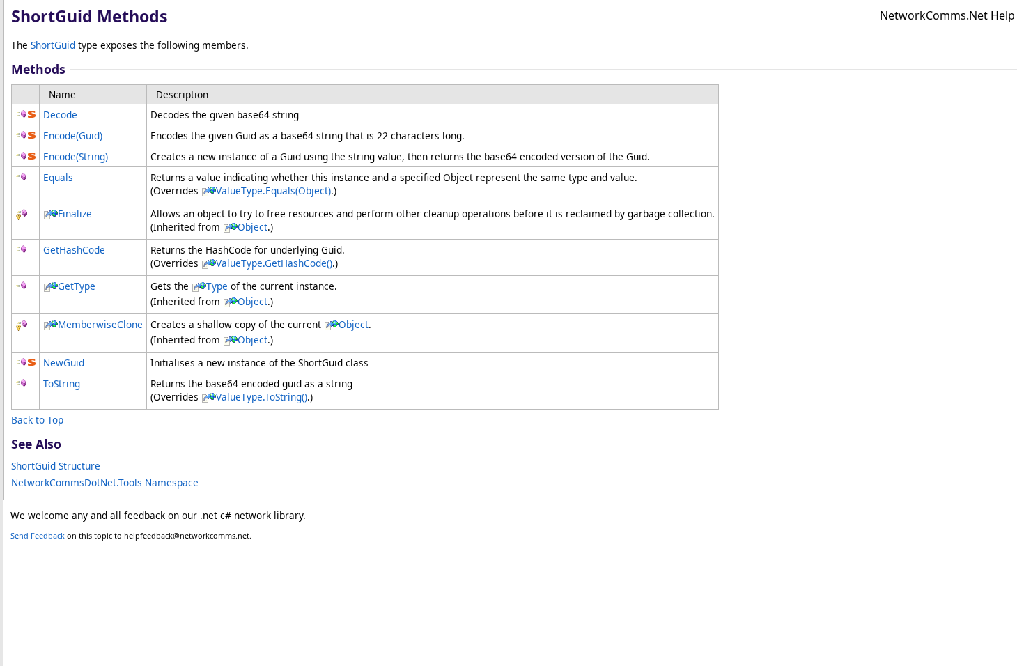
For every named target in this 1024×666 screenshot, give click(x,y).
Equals (58, 177)
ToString (61, 383)
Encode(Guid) (72, 135)
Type (217, 286)
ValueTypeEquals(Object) (273, 190)
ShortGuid (53, 45)
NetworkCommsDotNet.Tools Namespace (105, 482)
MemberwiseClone (100, 324)
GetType (76, 286)
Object (252, 226)
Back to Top (37, 419)
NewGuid (63, 362)
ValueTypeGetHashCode (274, 263)
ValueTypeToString (261, 396)
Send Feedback (37, 535)
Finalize (75, 213)
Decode (60, 114)
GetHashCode (74, 249)
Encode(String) (75, 156)
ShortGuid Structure (55, 465)
